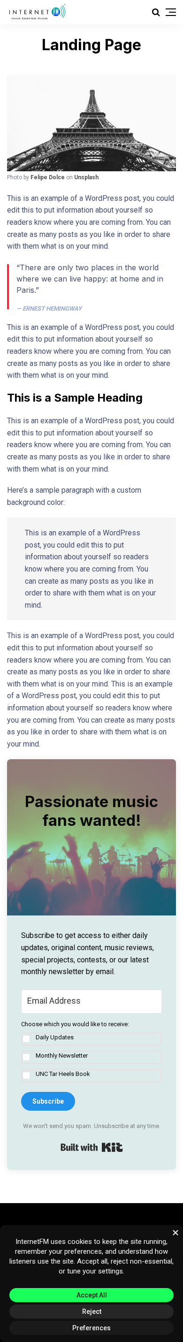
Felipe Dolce (47, 177)
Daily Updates (55, 1037)
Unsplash (86, 177)
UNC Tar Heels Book (63, 1073)
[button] (91, 1052)
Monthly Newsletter (62, 1055)
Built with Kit (92, 1147)
